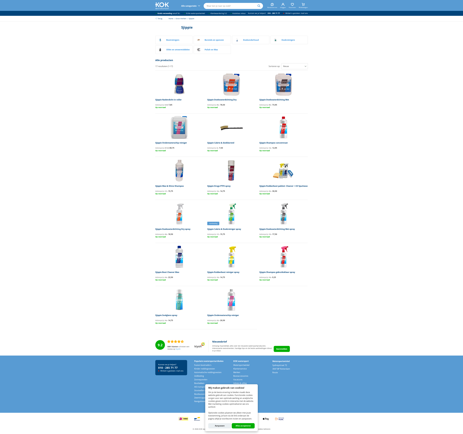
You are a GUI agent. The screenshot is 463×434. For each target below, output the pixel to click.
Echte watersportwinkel (195, 13)
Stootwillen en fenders (204, 390)
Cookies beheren (263, 429)
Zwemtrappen (200, 397)
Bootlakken (199, 383)
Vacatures (237, 379)
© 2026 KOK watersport (202, 429)
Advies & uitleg (240, 383)
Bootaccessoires (240, 376)
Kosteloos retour (239, 13)
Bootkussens (200, 394)
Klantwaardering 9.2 (218, 13)
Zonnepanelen (200, 379)
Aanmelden (281, 349)
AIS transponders (202, 386)
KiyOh (178, 349)
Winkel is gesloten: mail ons (296, 13)
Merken (236, 372)
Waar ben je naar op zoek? (260, 6)
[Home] (162, 8)
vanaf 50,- (168, 13)
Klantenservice (240, 368)
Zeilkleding (199, 376)
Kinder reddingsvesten (204, 368)
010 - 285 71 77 (274, 13)
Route (275, 372)
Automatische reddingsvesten (207, 372)
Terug (160, 19)
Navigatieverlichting (203, 401)
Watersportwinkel (241, 365)
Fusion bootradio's (202, 365)
